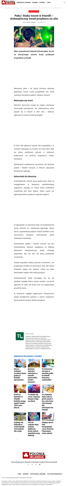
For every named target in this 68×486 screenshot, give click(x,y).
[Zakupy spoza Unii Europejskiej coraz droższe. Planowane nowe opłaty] (48, 416)
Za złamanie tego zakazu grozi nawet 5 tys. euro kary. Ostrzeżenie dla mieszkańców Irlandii (47, 402)
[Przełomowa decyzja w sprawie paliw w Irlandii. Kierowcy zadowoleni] (48, 363)
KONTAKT (42, 2)
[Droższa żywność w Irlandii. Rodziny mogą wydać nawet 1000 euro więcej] (20, 389)
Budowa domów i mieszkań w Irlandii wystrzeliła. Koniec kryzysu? (32, 375)
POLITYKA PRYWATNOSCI (54, 474)
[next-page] (18, 439)
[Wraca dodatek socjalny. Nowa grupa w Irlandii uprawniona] (20, 363)
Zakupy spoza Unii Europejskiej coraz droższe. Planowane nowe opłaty (48, 427)
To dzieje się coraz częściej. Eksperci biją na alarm (34, 397)
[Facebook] (28, 464)
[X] (36, 464)
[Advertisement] (34, 73)
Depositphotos (49, 484)
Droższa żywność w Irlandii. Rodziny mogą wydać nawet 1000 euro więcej (20, 401)
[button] (64, 2)
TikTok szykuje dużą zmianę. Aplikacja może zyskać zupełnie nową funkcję (34, 429)
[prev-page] (15, 439)
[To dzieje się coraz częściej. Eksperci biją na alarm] (34, 389)
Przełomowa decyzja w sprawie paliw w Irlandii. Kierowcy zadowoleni (47, 374)
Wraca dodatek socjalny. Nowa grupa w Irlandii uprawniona (20, 374)
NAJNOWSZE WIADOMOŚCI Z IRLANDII (28, 356)
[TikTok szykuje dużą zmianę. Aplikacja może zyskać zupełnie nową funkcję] (34, 416)
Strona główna (7, 8)
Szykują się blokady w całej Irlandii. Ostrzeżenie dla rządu (19, 426)
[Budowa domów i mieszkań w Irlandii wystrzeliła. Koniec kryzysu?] (34, 363)
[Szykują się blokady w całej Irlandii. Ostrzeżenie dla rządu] (20, 416)
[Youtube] (39, 464)
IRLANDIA (35, 2)
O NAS (49, 2)
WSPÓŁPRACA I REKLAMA (37, 474)
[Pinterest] (32, 464)
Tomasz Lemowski (31, 22)
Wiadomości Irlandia (24, 2)
